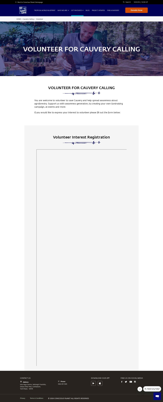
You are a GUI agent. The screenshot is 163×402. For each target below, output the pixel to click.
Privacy (22, 398)
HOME (19, 19)
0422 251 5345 (62, 384)
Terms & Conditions (36, 398)
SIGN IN (137, 2)
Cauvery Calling (29, 19)
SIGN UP (145, 2)
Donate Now (136, 10)
